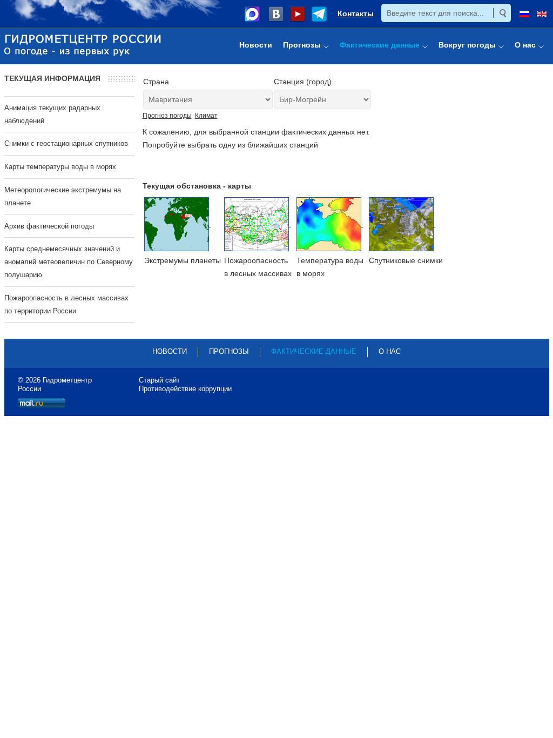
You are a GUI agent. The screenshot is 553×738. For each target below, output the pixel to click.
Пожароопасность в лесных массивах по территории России (66, 304)
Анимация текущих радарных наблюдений (52, 114)
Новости (169, 351)
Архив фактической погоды (49, 226)
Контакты (356, 13)
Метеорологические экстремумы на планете (62, 196)
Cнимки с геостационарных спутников (66, 143)
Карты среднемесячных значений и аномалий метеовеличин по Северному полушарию (68, 262)
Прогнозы (229, 351)
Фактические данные (313, 351)
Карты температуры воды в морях (60, 167)
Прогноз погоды (167, 115)
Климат (206, 115)
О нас (390, 351)
